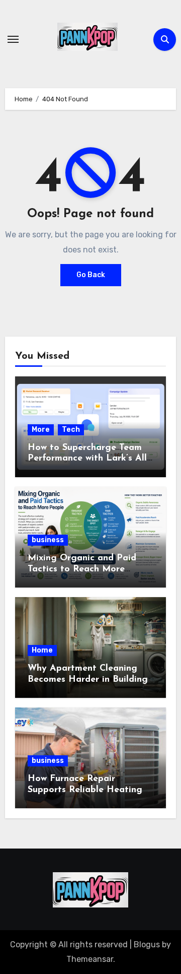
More (41, 429)
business (48, 540)
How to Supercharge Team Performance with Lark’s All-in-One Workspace (88, 458)
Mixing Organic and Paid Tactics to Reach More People (82, 569)
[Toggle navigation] (13, 39)
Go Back (90, 275)
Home (42, 650)
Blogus (147, 944)
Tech (71, 429)
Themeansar (89, 959)
